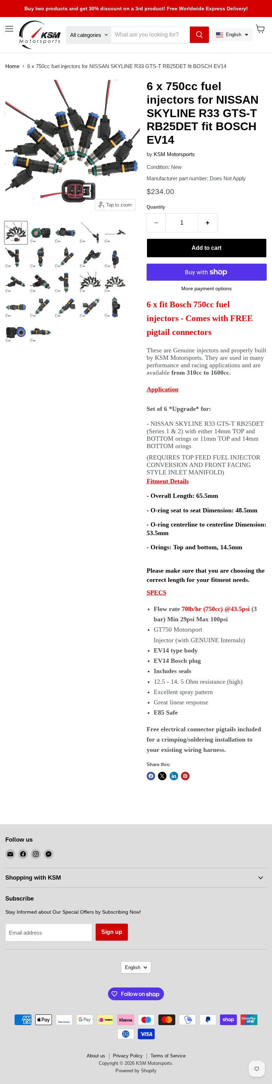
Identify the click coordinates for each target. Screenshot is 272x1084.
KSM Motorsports (174, 154)
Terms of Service (168, 1055)
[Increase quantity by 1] (207, 222)
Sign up (111, 932)
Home (12, 66)
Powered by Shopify (136, 1070)
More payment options (206, 288)
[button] (232, 34)
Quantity (156, 207)
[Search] (199, 35)
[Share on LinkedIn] (174, 776)
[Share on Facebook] (151, 776)
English (132, 967)
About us (96, 1055)
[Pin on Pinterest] (185, 776)
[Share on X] (162, 776)
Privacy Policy (128, 1055)
